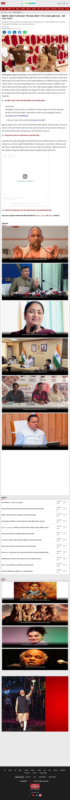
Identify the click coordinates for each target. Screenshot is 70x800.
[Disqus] (35, 472)
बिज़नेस (28, 9)
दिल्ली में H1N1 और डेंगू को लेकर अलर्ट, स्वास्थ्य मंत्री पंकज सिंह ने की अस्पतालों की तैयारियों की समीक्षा (28, 210)
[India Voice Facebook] (30, 796)
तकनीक (33, 9)
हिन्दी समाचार (4, 12)
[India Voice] (3, 4)
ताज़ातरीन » (4, 497)
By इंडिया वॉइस (5, 26)
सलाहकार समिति (43, 773)
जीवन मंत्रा (60, 9)
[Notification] (61, 4)
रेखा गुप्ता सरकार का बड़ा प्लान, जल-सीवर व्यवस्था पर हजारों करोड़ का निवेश (22, 135)
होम (5, 9)
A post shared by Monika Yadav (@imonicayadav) (25, 203)
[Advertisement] (35, 748)
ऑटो (42, 9)
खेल (38, 9)
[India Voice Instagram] (40, 796)
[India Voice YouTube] (33, 796)
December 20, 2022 (37, 120)
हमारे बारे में (28, 777)
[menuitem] (5, 8)
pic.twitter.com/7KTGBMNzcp (16, 116)
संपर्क (34, 777)
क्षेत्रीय (9, 9)
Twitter (50, 215)
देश (13, 9)
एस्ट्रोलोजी (53, 9)
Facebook (37, 215)
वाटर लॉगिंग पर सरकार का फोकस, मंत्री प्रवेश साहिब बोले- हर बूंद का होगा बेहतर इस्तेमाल (25, 100)
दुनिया (17, 9)
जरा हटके (67, 9)
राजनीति (22, 9)
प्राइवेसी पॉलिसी (42, 777)
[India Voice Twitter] (37, 796)
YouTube (43, 215)
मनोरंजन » (3, 579)
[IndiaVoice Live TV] (64, 3)
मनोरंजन (47, 9)
